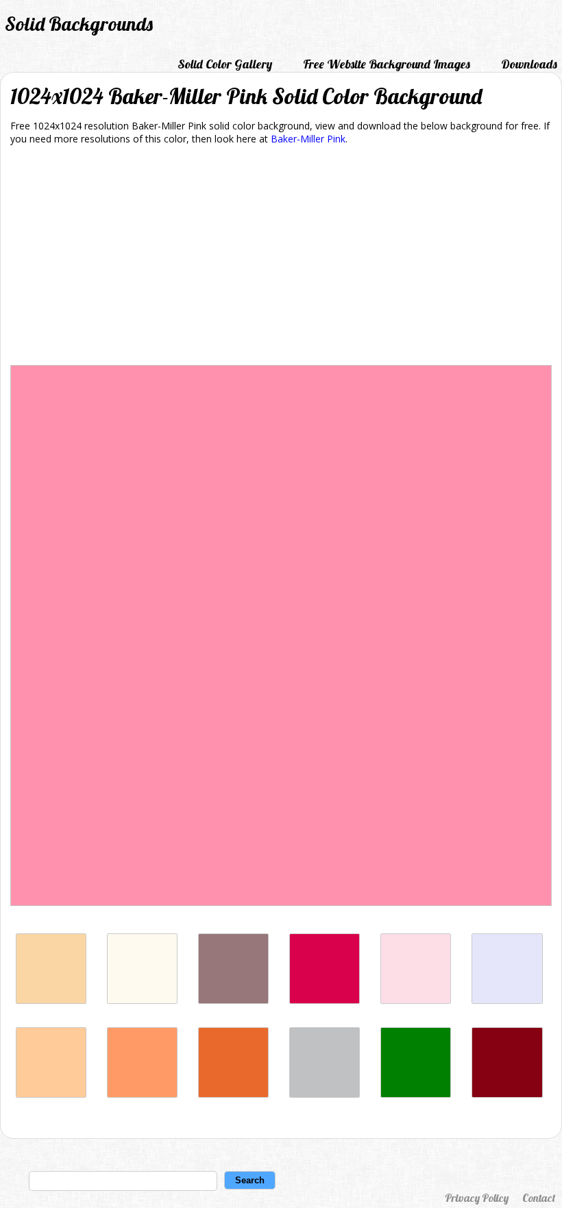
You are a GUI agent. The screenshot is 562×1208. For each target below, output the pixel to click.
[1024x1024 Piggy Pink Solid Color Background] (415, 1000)
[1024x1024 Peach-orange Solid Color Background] (51, 1093)
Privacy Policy (477, 1198)
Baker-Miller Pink (308, 138)
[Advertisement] (281, 257)
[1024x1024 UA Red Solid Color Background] (324, 1000)
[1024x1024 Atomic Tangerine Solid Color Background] (142, 1093)
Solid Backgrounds (79, 24)
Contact (538, 1198)
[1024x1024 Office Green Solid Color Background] (415, 1093)
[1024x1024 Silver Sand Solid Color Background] (324, 1093)
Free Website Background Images (386, 64)
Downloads (529, 64)
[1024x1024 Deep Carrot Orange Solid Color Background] (233, 1093)
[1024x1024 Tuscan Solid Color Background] (51, 1000)
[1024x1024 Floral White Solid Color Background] (142, 1000)
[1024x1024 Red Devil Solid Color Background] (507, 1093)
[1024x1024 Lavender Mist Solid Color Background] (507, 1000)
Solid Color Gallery (225, 64)
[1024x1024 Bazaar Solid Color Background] (233, 1000)
